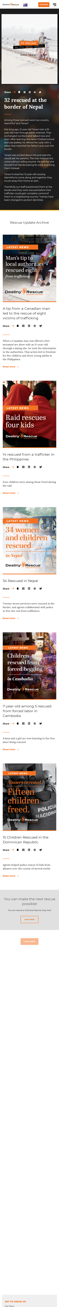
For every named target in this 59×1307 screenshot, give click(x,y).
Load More (29, 941)
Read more (9, 366)
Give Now (44, 4)
